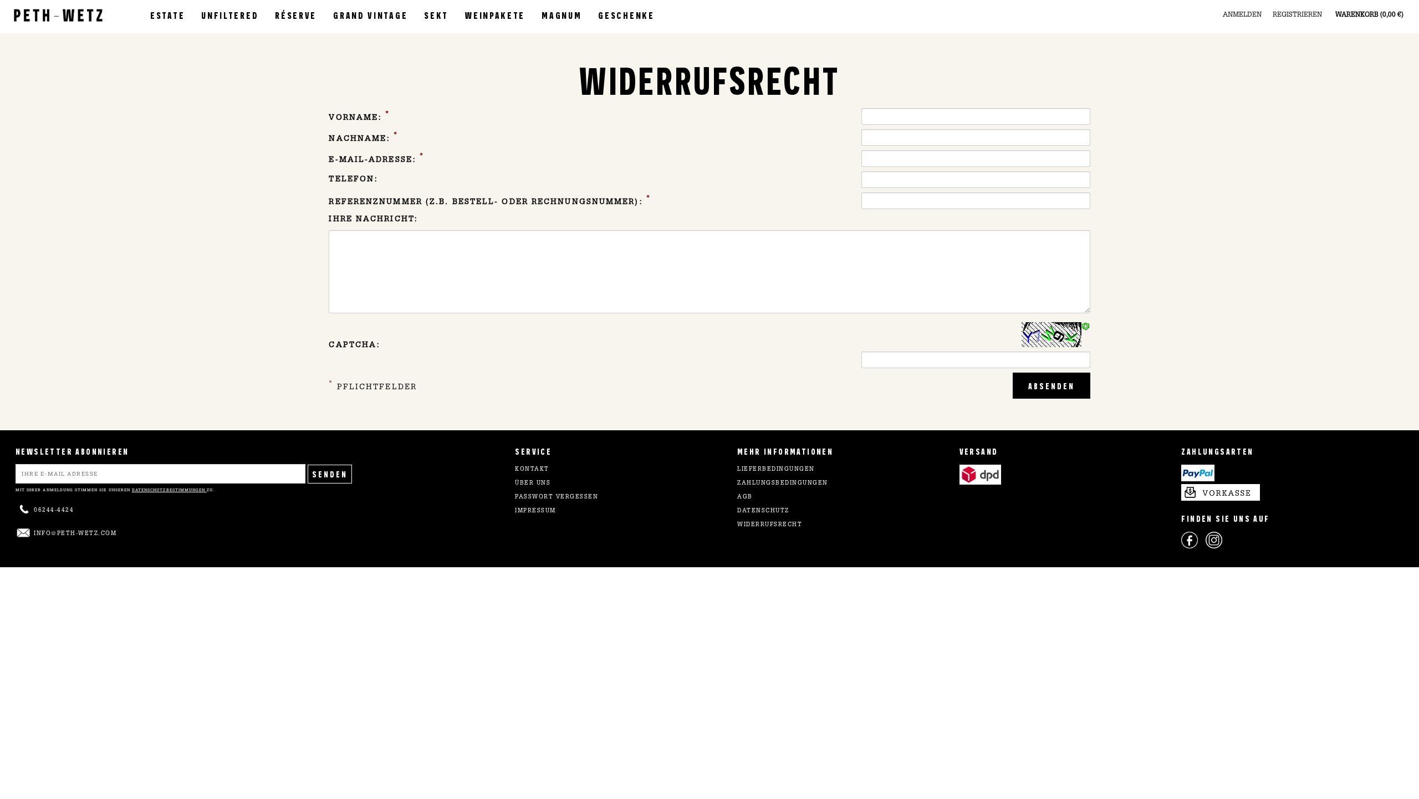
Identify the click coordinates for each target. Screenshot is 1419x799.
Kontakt (532, 469)
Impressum (535, 511)
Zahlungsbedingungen (782, 483)
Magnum (561, 15)
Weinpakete (495, 15)
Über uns (532, 483)
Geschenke (626, 15)
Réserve (296, 15)
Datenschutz (763, 511)
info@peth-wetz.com (75, 534)
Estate (167, 15)
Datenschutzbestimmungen (169, 489)
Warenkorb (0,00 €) (1369, 15)
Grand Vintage (370, 15)
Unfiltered (229, 15)
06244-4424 (54, 510)
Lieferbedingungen (776, 469)
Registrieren (1297, 15)
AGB (745, 497)
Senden (330, 474)
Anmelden (1242, 15)
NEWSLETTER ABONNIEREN (72, 451)
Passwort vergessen (556, 497)
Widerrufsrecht (769, 525)
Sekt (436, 15)
